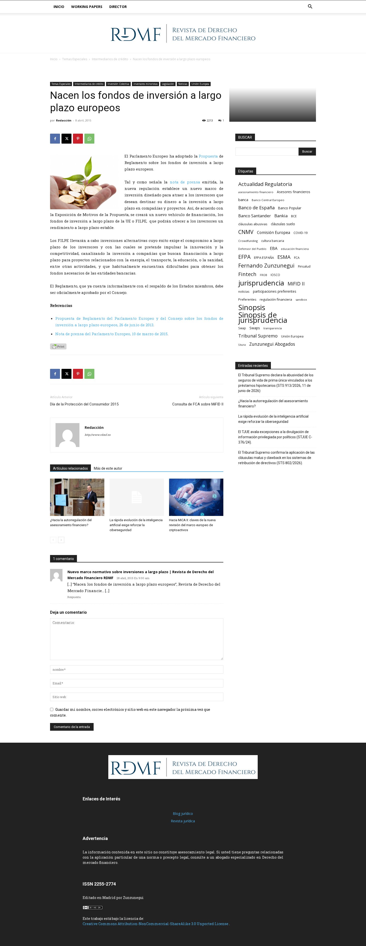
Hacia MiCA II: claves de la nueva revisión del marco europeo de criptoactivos (192, 525)
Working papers (86, 6)
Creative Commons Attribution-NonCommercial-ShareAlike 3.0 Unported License (156, 923)
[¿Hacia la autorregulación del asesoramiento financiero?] (77, 497)
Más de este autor (108, 468)
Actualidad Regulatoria (265, 184)
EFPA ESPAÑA (264, 257)
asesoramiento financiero (255, 192)
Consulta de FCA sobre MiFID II (197, 404)
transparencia (272, 328)
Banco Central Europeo (268, 200)
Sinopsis (251, 307)
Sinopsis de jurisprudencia (262, 317)
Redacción (63, 120)
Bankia (281, 215)
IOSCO (275, 275)
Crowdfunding (248, 241)
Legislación (168, 84)
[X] (66, 139)
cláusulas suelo (283, 224)
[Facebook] (55, 139)
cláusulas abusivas (252, 224)
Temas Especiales (74, 59)
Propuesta (208, 156)
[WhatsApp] (89, 139)
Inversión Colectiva (118, 84)
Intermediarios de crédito (110, 59)
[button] (310, 7)
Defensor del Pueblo (252, 249)
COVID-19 (300, 232)
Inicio (59, 6)
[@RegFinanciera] (183, 33)
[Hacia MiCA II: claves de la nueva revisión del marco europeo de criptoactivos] (196, 497)
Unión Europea (200, 84)
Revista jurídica (183, 821)
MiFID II (296, 283)
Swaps (254, 328)
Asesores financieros (293, 191)
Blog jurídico (183, 813)
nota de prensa (185, 181)
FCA (297, 257)
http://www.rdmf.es (97, 435)
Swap (242, 328)
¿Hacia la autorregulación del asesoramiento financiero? (273, 403)
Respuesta (74, 597)
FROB (263, 275)
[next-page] (61, 540)
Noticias (182, 84)
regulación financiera (276, 299)
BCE (294, 216)
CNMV (245, 231)
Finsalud (304, 266)
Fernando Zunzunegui (266, 265)
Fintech (247, 274)
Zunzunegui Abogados (272, 344)
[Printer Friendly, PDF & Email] (58, 346)
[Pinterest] (78, 139)
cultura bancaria (272, 241)
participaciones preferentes (274, 291)
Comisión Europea (273, 232)
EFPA (244, 256)
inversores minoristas (145, 84)
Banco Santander (254, 215)
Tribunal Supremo (258, 335)
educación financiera (295, 249)
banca (243, 199)
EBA (273, 248)
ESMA (284, 257)
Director (118, 6)
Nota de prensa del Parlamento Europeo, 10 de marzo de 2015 (111, 333)
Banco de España (256, 207)
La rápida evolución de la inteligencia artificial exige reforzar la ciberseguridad (136, 525)
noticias (243, 291)
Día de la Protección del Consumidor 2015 (84, 404)
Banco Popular (289, 208)
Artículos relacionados (70, 468)
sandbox (301, 299)
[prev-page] (53, 540)
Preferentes (247, 299)
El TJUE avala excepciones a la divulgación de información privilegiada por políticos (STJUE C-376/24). (275, 437)
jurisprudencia (261, 282)
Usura (242, 344)
